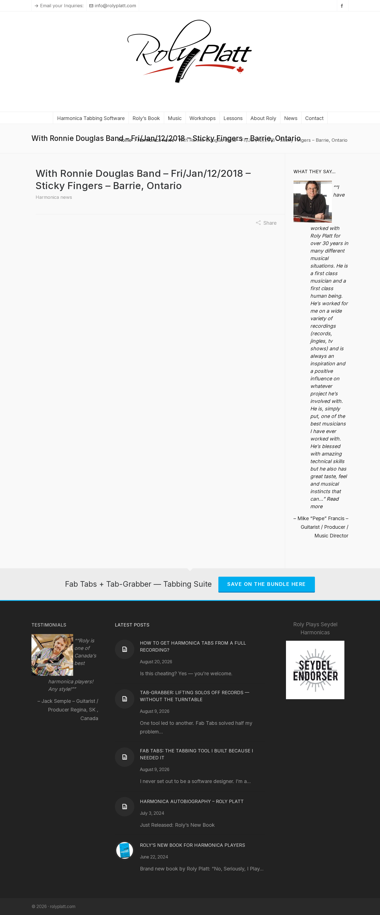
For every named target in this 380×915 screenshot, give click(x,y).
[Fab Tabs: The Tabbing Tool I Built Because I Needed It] (124, 757)
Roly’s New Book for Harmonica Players (192, 845)
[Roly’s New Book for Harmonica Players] (124, 850)
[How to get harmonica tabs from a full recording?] (124, 649)
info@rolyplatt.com (115, 5)
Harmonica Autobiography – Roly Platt (192, 801)
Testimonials (48, 625)
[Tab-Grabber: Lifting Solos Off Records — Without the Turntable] (124, 699)
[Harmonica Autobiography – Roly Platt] (124, 806)
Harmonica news (155, 140)
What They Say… (314, 171)
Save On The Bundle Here (266, 584)
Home (125, 140)
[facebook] (343, 5)
